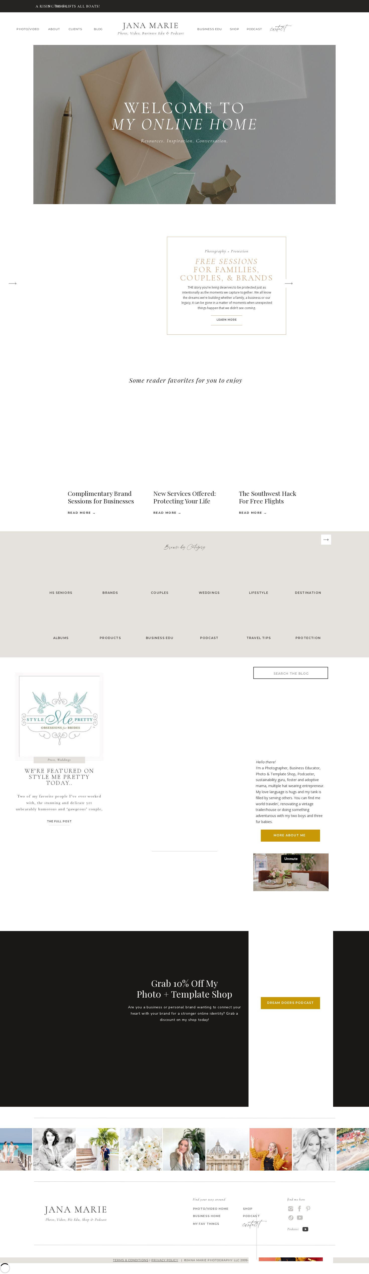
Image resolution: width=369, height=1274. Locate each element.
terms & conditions (130, 1260)
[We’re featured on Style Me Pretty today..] (59, 717)
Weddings (64, 760)
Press (51, 760)
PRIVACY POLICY (164, 1260)
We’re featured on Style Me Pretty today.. (59, 777)
